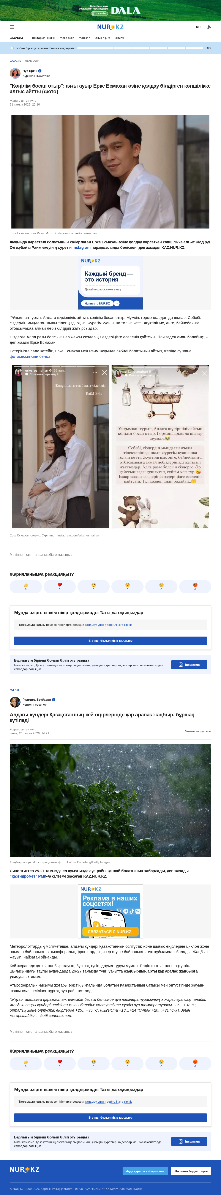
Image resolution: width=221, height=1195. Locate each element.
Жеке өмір (67, 37)
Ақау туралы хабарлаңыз (145, 1171)
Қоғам (14, 689)
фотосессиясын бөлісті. (31, 356)
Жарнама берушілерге (191, 1171)
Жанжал (84, 37)
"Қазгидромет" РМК (28, 876)
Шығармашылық (43, 37)
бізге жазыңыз (60, 555)
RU (198, 27)
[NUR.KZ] (110, 27)
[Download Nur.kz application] (110, 10)
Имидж (119, 37)
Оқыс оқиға (102, 37)
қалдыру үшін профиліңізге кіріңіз (108, 624)
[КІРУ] (209, 27)
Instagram (81, 247)
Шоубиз (16, 37)
